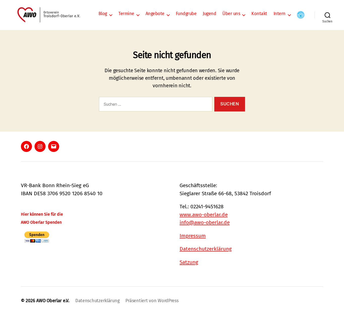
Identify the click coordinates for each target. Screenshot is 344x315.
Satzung (189, 262)
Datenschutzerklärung (206, 249)
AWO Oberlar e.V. (52, 300)
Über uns (231, 13)
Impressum (193, 235)
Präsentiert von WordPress (151, 300)
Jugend (209, 13)
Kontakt (259, 13)
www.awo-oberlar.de (204, 214)
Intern (279, 13)
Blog (102, 13)
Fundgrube (186, 13)
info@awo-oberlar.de (205, 222)
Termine (126, 13)
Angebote (155, 13)
